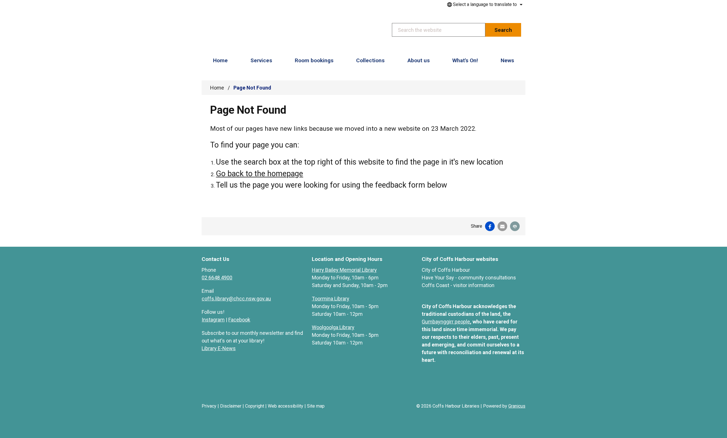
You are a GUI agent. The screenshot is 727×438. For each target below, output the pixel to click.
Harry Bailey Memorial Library (344, 270)
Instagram (213, 320)
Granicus (516, 406)
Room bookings (314, 60)
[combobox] (483, 4)
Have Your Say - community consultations (469, 278)
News (507, 60)
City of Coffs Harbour (446, 270)
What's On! (465, 60)
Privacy (209, 406)
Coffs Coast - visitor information (458, 285)
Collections (370, 60)
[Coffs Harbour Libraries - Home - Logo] (244, 31)
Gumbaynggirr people (446, 322)
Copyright (254, 406)
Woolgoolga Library (333, 327)
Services (261, 60)
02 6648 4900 (217, 278)
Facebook (239, 320)
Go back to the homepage (259, 173)
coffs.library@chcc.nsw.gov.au (236, 299)
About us (419, 60)
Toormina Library (330, 299)
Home (217, 88)
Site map (316, 406)
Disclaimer (230, 406)
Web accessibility (285, 406)
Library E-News (219, 348)
